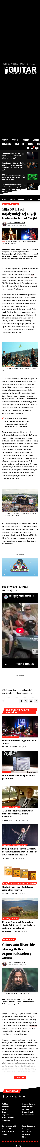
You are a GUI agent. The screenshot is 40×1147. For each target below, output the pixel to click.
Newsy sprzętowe (14, 883)
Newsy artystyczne (8, 939)
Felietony (6, 204)
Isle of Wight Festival (19, 295)
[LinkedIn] (20, 1096)
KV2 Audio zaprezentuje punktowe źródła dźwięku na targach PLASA (13, 177)
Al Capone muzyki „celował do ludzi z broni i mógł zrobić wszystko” (17, 813)
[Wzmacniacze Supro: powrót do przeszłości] (20, 762)
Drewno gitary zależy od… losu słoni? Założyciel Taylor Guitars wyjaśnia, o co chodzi (18, 925)
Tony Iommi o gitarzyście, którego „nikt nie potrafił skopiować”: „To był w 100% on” (13, 166)
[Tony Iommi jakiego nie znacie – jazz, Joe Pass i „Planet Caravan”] (32, 155)
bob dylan (12, 690)
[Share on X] (26, 701)
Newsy (5, 883)
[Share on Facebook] (21, 701)
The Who (5, 283)
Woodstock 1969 (26, 693)
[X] (7, 1096)
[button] (28, 148)
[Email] (31, 701)
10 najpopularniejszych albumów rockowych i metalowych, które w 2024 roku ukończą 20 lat (19, 851)
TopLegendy (6, 772)
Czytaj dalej (20, 1078)
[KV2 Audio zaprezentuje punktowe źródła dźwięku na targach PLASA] (32, 177)
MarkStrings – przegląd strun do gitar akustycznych (18, 888)
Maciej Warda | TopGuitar (16, 223)
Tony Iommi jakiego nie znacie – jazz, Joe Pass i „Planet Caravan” (11, 155)
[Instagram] (16, 1096)
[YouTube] (11, 1096)
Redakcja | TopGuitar (9, 747)
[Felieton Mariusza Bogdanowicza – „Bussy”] (20, 726)
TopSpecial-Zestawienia (19, 845)
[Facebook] (3, 1096)
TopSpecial (14, 204)
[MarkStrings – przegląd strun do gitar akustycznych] (20, 873)
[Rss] (24, 1096)
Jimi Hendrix (18, 289)
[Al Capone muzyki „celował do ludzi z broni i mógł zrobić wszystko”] (20, 797)
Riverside (33, 1025)
